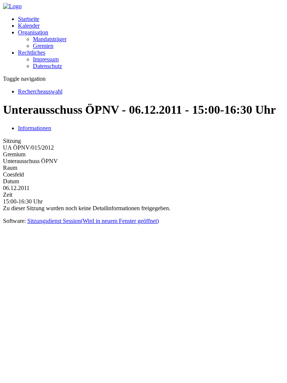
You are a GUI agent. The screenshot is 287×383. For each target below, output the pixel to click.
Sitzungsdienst (93, 221)
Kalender (29, 25)
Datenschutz (47, 66)
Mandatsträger (50, 39)
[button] (33, 32)
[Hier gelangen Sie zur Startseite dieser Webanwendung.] (12, 6)
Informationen (34, 128)
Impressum (46, 59)
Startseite (28, 19)
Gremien (43, 46)
